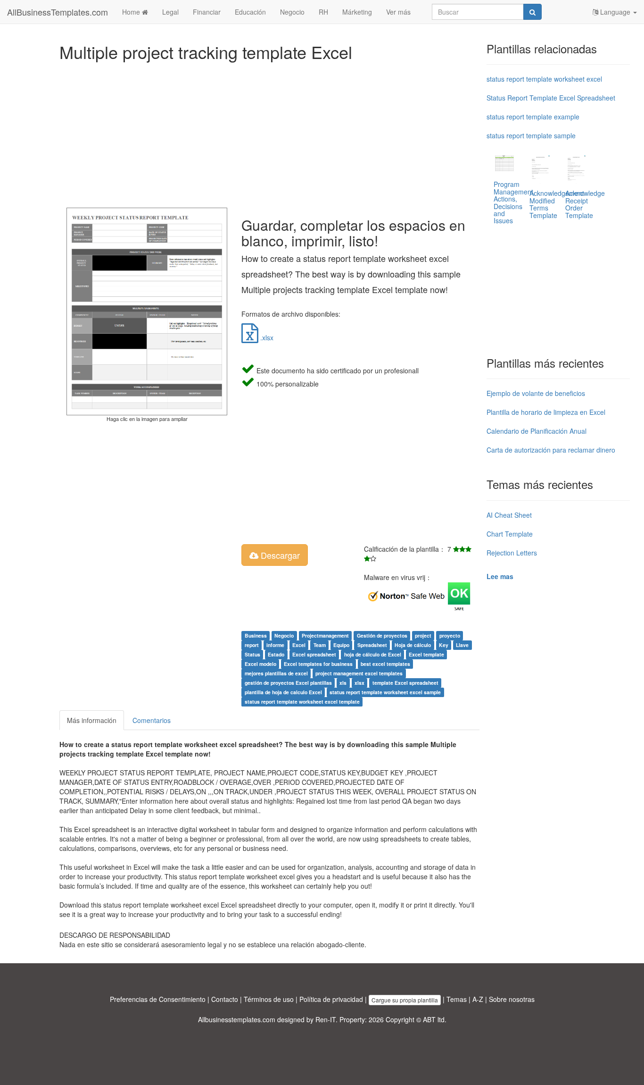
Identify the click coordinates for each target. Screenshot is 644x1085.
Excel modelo (260, 663)
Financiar (207, 12)
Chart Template (510, 533)
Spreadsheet (372, 644)
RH (323, 12)
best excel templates (385, 663)
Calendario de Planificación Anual (536, 431)
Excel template (426, 654)
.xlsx (265, 337)
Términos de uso (269, 999)
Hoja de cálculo (413, 644)
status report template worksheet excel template (302, 701)
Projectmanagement (325, 635)
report (252, 644)
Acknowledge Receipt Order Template (585, 203)
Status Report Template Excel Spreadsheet (551, 97)
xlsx (359, 682)
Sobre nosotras (512, 999)
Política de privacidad (331, 999)
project (423, 635)
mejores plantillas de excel (276, 673)
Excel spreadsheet (314, 654)
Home (132, 12)
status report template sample (531, 135)
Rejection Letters (512, 552)
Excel (298, 644)
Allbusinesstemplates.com (236, 1019)
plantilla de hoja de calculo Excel (283, 692)
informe (275, 644)
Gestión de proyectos (382, 635)
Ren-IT (325, 1019)
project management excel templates (359, 673)
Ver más (398, 12)
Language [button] (615, 12)
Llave (462, 644)
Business (256, 635)
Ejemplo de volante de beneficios (536, 393)
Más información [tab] (91, 720)
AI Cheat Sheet (509, 515)
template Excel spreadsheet (405, 682)
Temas (456, 999)
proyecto (449, 635)
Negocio (292, 12)
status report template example (533, 116)
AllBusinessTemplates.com (57, 12)
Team (320, 644)
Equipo (341, 644)
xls (343, 682)
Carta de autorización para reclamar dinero (551, 449)
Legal (170, 12)
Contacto (224, 999)
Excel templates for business (318, 663)
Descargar (279, 555)
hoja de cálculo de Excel (372, 654)
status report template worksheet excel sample (385, 692)
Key (443, 644)
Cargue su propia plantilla (405, 1000)
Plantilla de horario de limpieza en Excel (546, 412)
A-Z (477, 999)
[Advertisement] (269, 132)
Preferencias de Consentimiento (158, 999)
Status (252, 654)
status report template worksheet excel (544, 79)
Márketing (357, 12)
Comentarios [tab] (151, 720)
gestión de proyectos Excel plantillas (288, 682)
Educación (250, 12)
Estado (276, 654)
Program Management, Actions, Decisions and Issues (514, 202)
